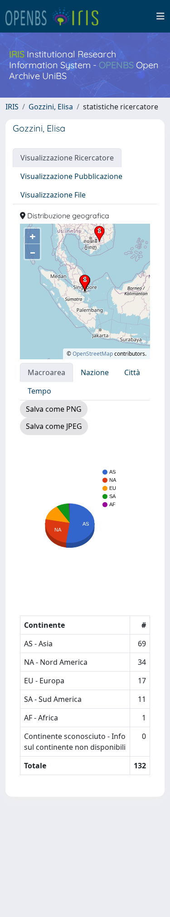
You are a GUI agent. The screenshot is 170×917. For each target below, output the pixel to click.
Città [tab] (132, 372)
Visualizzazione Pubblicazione (71, 176)
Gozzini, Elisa (51, 107)
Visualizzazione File (53, 195)
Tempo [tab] (39, 391)
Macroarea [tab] (46, 372)
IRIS (12, 107)
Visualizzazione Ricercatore (67, 158)
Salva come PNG (54, 409)
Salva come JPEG (54, 426)
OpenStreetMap (93, 353)
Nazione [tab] (95, 372)
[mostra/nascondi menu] (160, 16)
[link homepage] (55, 16)
